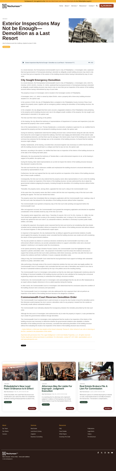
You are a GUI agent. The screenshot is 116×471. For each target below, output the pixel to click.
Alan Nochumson (9, 391)
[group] (58, 62)
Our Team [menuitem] (5, 428)
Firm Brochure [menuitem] (92, 436)
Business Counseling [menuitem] (36, 436)
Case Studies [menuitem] (63, 431)
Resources (82, 6)
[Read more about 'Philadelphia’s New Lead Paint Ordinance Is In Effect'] (20, 371)
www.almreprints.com (30, 339)
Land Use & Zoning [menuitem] (36, 431)
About (67, 6)
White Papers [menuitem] (63, 434)
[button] (23, 62)
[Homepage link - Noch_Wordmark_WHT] (10, 454)
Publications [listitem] (8, 402)
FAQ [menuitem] (60, 428)
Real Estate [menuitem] (34, 428)
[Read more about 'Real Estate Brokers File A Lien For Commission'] (96, 371)
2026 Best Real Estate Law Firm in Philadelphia (59, 1)
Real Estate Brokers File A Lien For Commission (94, 387)
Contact (91, 6)
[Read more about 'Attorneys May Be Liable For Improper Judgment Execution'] (58, 371)
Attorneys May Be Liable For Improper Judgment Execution (57, 388)
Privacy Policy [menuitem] (14, 456)
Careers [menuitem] (4, 434)
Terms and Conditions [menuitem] (24, 456)
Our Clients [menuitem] (5, 431)
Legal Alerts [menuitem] (91, 431)
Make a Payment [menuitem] (6, 456)
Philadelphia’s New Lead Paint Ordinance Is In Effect (19, 387)
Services (74, 6)
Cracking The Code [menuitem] (64, 436)
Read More (32, 408)
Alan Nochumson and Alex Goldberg (12, 43)
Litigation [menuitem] (33, 434)
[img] (89, 63)
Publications (6, 47)
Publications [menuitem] (91, 428)
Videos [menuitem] (89, 434)
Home (61, 6)
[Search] (97, 6)
